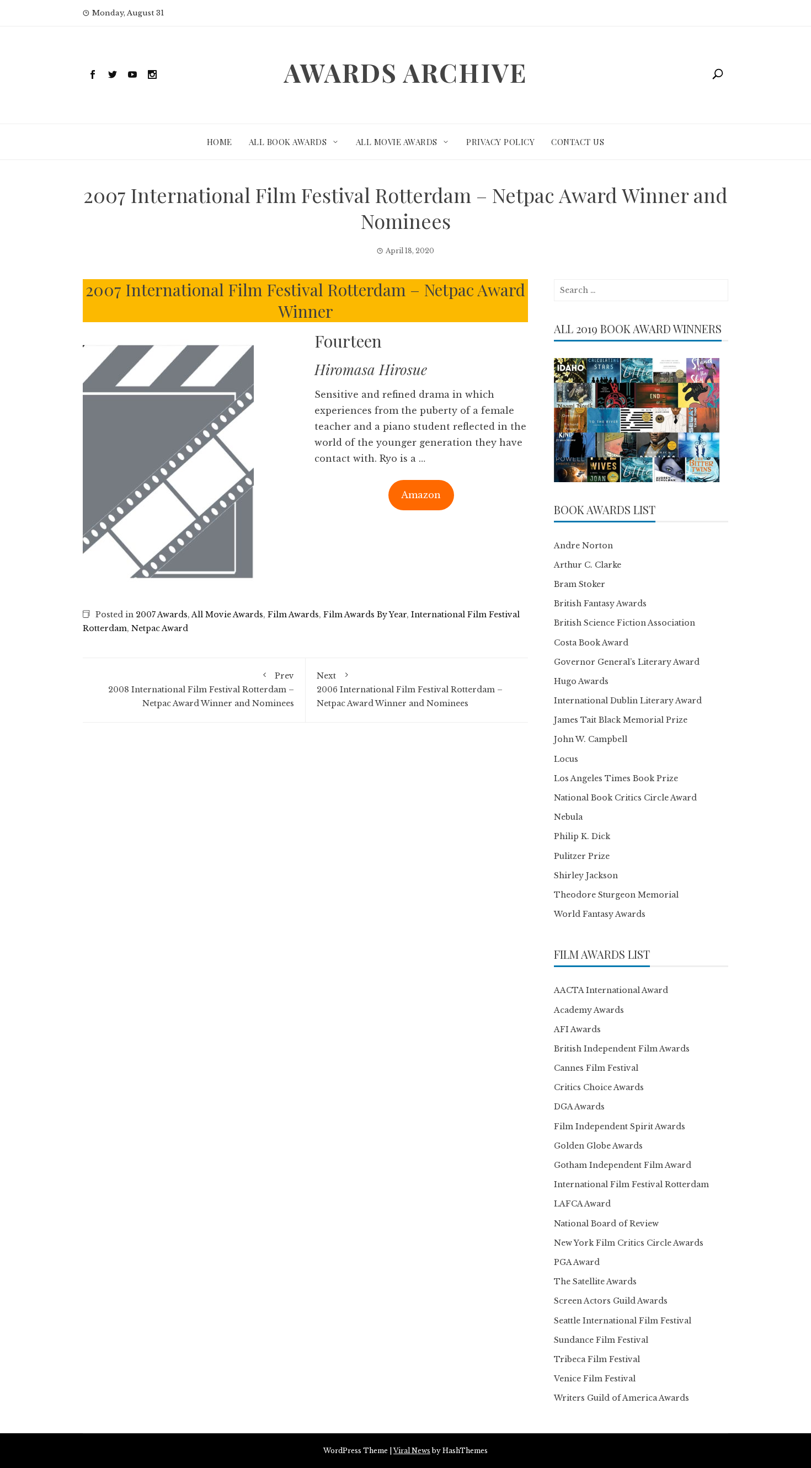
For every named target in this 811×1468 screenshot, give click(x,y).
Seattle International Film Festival (622, 1321)
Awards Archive (405, 72)
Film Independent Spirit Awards (619, 1126)
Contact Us (577, 141)
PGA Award (577, 1262)
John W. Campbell (590, 739)
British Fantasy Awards (600, 603)
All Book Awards (288, 141)
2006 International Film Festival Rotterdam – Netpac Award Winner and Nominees (410, 689)
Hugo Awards (581, 681)
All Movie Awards (396, 141)
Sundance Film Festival (601, 1340)
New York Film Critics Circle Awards (628, 1243)
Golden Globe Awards (598, 1146)
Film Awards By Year (365, 615)
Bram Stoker (579, 584)
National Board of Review (606, 1224)
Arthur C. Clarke (587, 565)
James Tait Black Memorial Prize (620, 720)
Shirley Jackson (586, 875)
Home (219, 141)
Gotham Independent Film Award (622, 1165)
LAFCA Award (582, 1204)
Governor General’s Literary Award (627, 662)
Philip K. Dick (582, 836)
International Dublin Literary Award (628, 701)
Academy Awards (589, 1010)
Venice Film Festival (595, 1379)
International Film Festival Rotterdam (631, 1184)
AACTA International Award (611, 990)
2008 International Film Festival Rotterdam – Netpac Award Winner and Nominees (201, 689)
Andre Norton (583, 546)
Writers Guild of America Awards (621, 1398)
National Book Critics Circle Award (625, 798)
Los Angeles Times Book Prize (616, 778)
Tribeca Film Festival (597, 1359)
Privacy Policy (500, 141)
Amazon (421, 494)
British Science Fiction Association (624, 623)
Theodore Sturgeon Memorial (616, 895)
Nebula (568, 817)
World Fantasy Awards (599, 914)
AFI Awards (577, 1029)
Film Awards (293, 615)
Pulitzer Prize (582, 856)
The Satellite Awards (595, 1281)
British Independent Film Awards (622, 1049)
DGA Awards (579, 1107)
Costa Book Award (591, 643)
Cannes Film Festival (596, 1068)
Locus (566, 759)
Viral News (411, 1450)
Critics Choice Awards (599, 1087)
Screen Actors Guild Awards (611, 1301)
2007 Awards (162, 615)
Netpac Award (159, 628)
